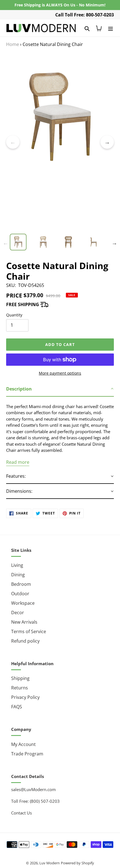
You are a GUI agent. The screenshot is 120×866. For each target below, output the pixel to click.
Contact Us (21, 813)
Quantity (14, 315)
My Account (23, 744)
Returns (19, 688)
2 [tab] (26, 231)
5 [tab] (51, 231)
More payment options (60, 373)
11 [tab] (102, 231)
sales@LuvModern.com (33, 789)
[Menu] (110, 28)
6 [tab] (60, 231)
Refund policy (25, 641)
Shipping (20, 678)
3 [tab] (35, 231)
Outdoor (20, 594)
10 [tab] (93, 231)
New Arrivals (24, 622)
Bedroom (21, 584)
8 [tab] (77, 231)
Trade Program (27, 754)
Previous (13, 142)
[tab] (60, 389)
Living (17, 565)
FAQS (16, 707)
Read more (17, 462)
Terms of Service (28, 631)
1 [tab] (18, 231)
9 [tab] (85, 231)
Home (12, 44)
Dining (18, 575)
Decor (17, 612)
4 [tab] (43, 231)
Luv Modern (49, 862)
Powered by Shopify (77, 862)
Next (107, 142)
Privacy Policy (25, 697)
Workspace (23, 603)
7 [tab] (68, 231)
